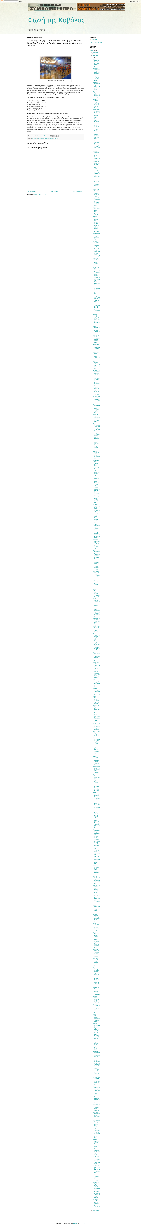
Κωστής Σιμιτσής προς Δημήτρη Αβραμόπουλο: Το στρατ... (96, 103)
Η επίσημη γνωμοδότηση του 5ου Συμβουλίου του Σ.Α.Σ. (96, 1063)
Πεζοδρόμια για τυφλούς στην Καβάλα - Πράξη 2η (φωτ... (96, 464)
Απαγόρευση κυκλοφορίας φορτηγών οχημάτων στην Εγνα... (96, 691)
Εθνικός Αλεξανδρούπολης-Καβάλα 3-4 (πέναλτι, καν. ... (96, 637)
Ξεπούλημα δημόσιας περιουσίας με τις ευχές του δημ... (96, 94)
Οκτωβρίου (96, 55)
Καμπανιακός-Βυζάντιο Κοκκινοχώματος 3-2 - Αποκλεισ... (96, 621)
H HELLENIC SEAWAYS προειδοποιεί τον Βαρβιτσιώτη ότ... (96, 860)
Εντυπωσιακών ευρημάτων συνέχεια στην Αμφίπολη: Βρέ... (96, 1124)
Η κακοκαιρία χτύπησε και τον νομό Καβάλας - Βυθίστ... (96, 944)
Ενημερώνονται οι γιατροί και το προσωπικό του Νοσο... (96, 1115)
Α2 (32, 138)
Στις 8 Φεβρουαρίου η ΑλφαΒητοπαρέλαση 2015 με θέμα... (96, 656)
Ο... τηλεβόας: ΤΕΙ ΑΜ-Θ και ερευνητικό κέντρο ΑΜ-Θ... (96, 1081)
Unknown (94, 39)
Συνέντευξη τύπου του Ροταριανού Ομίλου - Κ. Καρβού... (96, 128)
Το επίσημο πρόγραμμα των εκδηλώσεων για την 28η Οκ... (96, 1054)
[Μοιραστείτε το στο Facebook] (56, 136)
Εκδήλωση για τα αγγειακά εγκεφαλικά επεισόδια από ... (96, 347)
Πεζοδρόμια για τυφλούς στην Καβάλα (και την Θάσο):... (96, 583)
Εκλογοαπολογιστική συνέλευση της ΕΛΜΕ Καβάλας (96, 999)
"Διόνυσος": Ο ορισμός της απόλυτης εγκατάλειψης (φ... (96, 889)
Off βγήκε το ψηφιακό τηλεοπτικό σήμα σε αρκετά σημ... (96, 339)
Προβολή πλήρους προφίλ (96, 42)
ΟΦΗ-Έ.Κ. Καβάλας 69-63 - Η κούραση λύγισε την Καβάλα (96, 700)
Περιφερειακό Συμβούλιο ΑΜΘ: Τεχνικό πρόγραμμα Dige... (96, 1186)
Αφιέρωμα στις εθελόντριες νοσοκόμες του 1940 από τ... (96, 298)
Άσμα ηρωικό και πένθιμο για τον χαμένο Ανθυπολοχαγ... (96, 436)
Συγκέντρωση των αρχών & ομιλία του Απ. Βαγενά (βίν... (96, 499)
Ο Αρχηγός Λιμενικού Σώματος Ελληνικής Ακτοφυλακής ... (96, 823)
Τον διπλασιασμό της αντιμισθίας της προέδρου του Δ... (96, 833)
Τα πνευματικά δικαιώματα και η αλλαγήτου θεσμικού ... (96, 787)
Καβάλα (35, 138)
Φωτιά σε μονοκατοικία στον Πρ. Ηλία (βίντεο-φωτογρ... (96, 211)
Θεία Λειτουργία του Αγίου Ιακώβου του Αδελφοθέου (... (96, 972)
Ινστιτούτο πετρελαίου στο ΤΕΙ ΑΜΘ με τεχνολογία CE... (96, 508)
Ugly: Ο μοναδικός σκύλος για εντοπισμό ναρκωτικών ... (96, 805)
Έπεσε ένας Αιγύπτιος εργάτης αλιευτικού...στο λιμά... (96, 120)
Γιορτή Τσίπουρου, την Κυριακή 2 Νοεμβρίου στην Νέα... (96, 593)
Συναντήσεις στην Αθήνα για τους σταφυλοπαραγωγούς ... (96, 843)
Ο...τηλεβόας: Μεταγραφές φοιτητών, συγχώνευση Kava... (96, 1194)
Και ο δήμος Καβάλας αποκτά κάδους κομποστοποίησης (96, 936)
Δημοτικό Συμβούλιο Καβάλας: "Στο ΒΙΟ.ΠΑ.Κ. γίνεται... (96, 1143)
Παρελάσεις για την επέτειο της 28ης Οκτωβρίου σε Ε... (96, 365)
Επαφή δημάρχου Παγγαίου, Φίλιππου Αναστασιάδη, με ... (96, 62)
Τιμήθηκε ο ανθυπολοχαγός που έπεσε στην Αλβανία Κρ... (96, 718)
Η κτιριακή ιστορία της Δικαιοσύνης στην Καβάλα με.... (96, 445)
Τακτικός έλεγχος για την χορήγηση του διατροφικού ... (96, 1008)
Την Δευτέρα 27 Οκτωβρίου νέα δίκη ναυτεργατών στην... (96, 1160)
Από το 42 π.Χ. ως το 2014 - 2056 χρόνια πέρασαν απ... (96, 870)
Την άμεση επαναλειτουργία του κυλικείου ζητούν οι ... (96, 527)
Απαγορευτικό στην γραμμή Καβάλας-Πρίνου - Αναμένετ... (96, 991)
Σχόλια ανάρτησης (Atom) (40, 194)
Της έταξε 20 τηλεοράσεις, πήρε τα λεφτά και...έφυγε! (96, 253)
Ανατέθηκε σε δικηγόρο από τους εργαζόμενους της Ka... (96, 191)
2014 (92, 50)
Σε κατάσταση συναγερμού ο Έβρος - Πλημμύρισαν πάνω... (96, 373)
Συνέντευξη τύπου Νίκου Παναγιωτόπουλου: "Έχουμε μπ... (96, 518)
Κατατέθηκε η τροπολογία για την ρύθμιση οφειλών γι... (96, 962)
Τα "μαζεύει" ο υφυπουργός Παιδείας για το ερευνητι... (96, 1107)
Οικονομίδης (41, 138)
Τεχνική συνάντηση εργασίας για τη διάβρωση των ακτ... (96, 908)
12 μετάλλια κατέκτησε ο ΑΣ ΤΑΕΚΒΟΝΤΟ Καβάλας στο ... (96, 1169)
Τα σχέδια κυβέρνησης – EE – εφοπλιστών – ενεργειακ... (96, 290)
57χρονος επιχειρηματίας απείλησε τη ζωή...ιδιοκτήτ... (96, 880)
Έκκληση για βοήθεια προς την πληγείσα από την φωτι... (96, 136)
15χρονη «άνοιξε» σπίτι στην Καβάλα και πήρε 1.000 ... (96, 918)
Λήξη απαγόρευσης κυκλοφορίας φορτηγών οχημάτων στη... (96, 554)
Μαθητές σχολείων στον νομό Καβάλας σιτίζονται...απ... (96, 183)
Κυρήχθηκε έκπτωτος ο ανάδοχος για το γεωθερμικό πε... (96, 455)
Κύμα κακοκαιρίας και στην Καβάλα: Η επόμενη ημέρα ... (96, 741)
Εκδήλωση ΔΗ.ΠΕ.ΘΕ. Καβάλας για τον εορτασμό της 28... (96, 953)
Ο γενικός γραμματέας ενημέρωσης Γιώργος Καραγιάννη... (96, 613)
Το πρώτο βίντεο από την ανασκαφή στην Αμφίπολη (96, 391)
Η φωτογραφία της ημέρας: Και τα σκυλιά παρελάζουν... (96, 382)
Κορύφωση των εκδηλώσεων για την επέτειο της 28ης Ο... (96, 418)
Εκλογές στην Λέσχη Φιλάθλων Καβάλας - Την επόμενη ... (96, 750)
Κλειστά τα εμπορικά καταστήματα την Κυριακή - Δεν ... (96, 261)
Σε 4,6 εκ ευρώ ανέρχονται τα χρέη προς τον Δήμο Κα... (96, 236)
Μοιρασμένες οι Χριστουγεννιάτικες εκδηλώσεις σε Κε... (96, 145)
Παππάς (56, 138)
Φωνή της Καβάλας (56, 20)
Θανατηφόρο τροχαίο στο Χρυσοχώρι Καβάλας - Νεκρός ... (96, 674)
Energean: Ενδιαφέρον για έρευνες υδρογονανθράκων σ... (96, 71)
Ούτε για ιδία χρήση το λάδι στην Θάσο (96, 78)
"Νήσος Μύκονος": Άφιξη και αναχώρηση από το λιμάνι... (96, 683)
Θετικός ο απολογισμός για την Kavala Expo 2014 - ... (96, 330)
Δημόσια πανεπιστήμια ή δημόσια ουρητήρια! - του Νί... (96, 1027)
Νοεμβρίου (95, 52)
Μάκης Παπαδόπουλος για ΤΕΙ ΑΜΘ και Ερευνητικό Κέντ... (96, 308)
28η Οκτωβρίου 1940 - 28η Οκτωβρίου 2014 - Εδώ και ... (96, 427)
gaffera (75, 1223)
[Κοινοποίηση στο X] (55, 136)
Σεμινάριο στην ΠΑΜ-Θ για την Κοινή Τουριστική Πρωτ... (96, 796)
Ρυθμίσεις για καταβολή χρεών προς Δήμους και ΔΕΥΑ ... (96, 1151)
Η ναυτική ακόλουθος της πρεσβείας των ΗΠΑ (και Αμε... (96, 982)
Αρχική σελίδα (54, 191)
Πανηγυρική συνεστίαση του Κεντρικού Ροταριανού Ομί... (96, 356)
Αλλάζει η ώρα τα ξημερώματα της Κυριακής (96, 726)
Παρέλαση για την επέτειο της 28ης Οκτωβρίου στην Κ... (96, 399)
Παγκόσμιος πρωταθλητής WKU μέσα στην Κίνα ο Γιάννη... (96, 165)
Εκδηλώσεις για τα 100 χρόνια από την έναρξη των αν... (96, 851)
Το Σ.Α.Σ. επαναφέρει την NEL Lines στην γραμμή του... (96, 1090)
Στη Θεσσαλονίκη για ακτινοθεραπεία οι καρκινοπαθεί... (96, 898)
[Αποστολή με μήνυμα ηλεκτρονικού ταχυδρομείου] (51, 136)
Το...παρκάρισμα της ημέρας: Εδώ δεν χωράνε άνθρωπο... (96, 814)
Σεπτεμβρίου (96, 1210)
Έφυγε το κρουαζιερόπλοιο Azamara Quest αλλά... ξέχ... (96, 245)
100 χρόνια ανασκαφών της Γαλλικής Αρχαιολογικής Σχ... (96, 646)
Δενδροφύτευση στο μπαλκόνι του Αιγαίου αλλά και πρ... (96, 1036)
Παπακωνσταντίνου (48, 138)
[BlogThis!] (53, 136)
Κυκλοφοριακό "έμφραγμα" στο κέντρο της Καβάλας (96, 112)
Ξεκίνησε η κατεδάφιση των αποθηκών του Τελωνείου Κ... (96, 544)
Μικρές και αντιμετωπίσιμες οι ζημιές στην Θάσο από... (96, 490)
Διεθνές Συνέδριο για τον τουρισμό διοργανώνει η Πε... (96, 927)
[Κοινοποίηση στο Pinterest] (58, 136)
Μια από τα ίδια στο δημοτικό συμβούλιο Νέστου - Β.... (96, 1099)
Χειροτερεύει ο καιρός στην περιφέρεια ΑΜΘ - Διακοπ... (96, 769)
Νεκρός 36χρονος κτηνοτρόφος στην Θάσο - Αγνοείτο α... (96, 603)
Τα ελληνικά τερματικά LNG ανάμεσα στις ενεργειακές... (96, 155)
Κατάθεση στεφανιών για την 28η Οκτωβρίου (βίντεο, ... (96, 534)
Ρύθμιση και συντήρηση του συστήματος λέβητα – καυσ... (96, 86)
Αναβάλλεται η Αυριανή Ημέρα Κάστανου (96, 733)
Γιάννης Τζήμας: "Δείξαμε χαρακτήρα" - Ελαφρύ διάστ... (96, 1018)
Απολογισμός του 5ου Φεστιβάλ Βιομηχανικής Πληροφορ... (96, 1203)
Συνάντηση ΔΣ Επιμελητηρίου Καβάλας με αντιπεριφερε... (96, 281)
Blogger (83, 1223)
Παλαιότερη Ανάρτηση (77, 191)
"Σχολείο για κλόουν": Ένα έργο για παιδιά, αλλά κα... (96, 228)
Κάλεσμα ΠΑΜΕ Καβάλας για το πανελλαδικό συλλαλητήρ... (96, 319)
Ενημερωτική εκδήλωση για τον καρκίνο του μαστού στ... (96, 574)
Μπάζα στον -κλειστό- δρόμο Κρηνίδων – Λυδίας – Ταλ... (96, 482)
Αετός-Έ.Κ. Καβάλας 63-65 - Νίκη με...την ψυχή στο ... (96, 1045)
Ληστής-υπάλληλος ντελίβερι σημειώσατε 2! (96, 473)
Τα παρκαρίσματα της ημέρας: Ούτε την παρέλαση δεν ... (96, 408)
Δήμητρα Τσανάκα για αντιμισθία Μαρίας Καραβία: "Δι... (96, 760)
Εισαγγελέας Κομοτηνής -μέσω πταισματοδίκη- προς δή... (96, 709)
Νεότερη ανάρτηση (33, 191)
